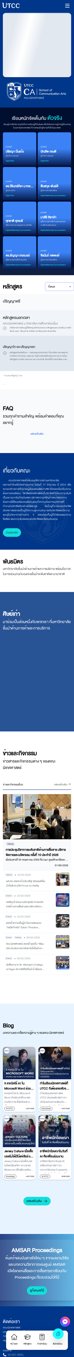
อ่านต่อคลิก (12, 782)
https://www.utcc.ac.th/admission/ (28, 601)
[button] (67, 5)
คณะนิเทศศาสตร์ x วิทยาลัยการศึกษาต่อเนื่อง (30, 323)
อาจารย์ (9, 146)
